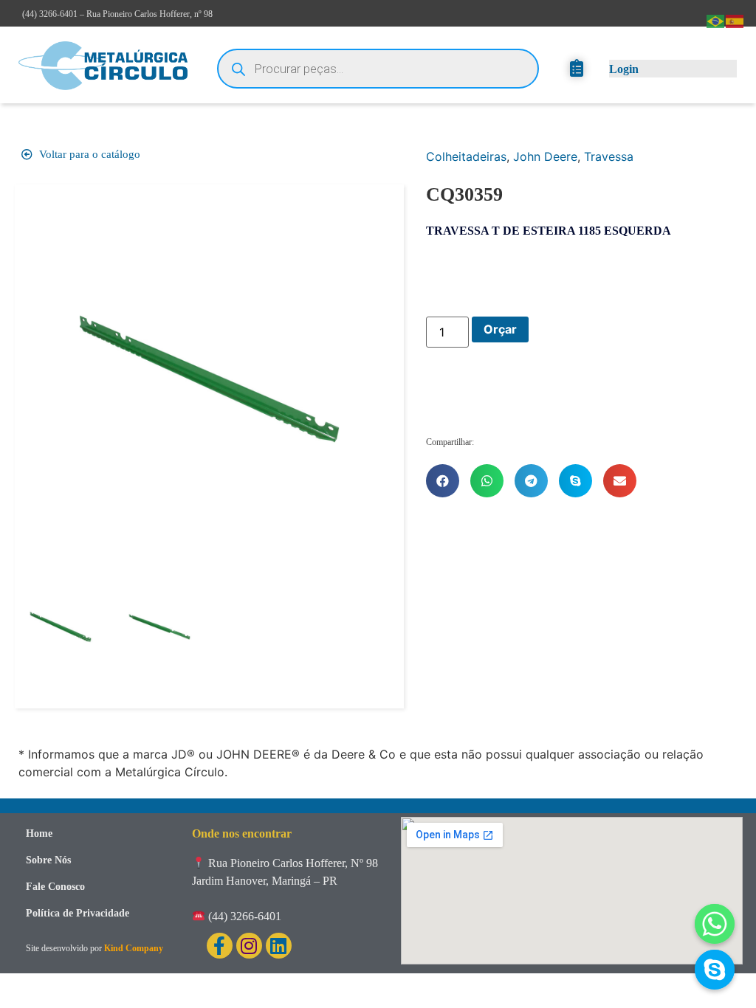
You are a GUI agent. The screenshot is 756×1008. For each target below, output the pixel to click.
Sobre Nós (48, 860)
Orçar (500, 329)
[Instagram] (249, 946)
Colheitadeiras (466, 156)
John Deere (545, 156)
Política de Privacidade (77, 913)
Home (39, 833)
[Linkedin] (279, 946)
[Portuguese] (716, 20)
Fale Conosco (55, 886)
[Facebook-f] (220, 946)
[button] (442, 480)
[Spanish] (735, 20)
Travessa (608, 156)
